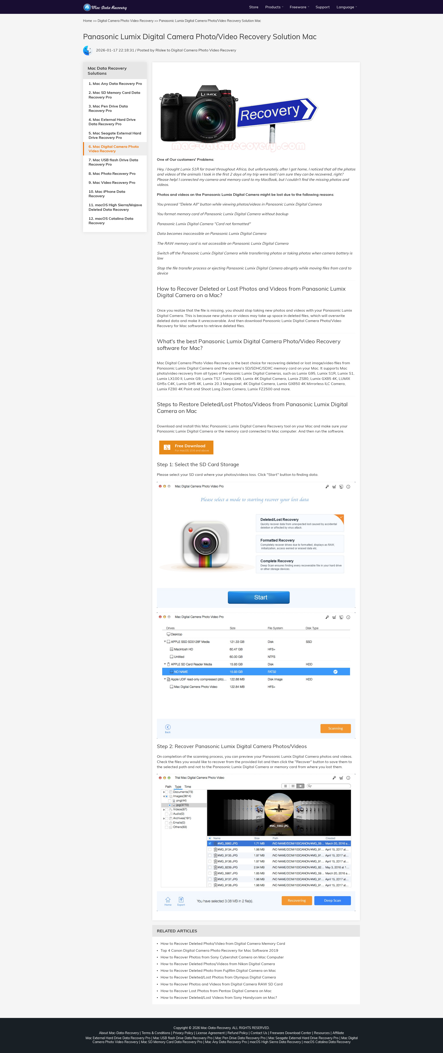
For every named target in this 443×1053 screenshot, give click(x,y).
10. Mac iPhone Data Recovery (107, 193)
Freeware (298, 7)
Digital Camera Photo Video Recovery (203, 50)
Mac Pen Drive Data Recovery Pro (240, 1038)
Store (253, 7)
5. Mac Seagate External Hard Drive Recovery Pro (115, 135)
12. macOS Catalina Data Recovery (111, 220)
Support (323, 7)
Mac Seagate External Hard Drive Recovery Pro (303, 1038)
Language (345, 7)
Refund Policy (237, 1033)
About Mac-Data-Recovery (119, 1033)
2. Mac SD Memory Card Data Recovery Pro (114, 94)
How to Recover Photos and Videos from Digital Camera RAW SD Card (222, 984)
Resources (322, 1033)
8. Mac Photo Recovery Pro (112, 173)
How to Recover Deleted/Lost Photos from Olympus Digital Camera (218, 977)
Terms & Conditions (156, 1033)
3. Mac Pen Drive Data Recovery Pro (108, 108)
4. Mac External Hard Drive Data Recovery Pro (112, 121)
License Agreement (210, 1033)
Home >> (90, 21)
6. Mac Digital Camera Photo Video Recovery (114, 148)
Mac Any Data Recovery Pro (226, 1042)
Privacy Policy (183, 1033)
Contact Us (259, 1033)
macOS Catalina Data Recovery (327, 1042)
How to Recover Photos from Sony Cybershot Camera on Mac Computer (222, 957)
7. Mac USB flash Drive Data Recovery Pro (113, 162)
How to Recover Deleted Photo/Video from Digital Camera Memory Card (223, 943)
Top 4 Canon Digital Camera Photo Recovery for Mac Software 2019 (219, 950)
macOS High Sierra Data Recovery (275, 1042)
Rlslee (161, 50)
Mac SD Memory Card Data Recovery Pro (171, 1042)
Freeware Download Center (290, 1033)
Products (273, 7)
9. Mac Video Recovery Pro (112, 182)
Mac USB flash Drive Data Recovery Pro (183, 1038)
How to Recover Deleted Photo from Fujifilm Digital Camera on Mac (218, 970)
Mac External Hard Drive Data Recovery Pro (118, 1038)
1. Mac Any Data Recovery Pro (115, 83)
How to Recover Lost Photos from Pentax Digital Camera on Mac (216, 991)
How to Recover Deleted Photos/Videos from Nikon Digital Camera (218, 964)
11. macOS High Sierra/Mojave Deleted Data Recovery (115, 207)
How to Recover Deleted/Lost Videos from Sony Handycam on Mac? (219, 997)
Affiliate (338, 1033)
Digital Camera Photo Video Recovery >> (128, 21)
